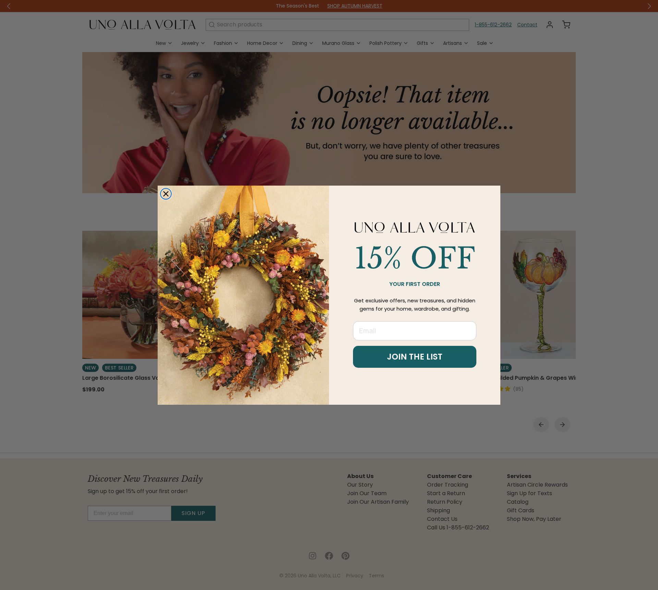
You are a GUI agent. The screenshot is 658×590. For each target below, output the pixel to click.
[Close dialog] (165, 193)
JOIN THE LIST (414, 356)
